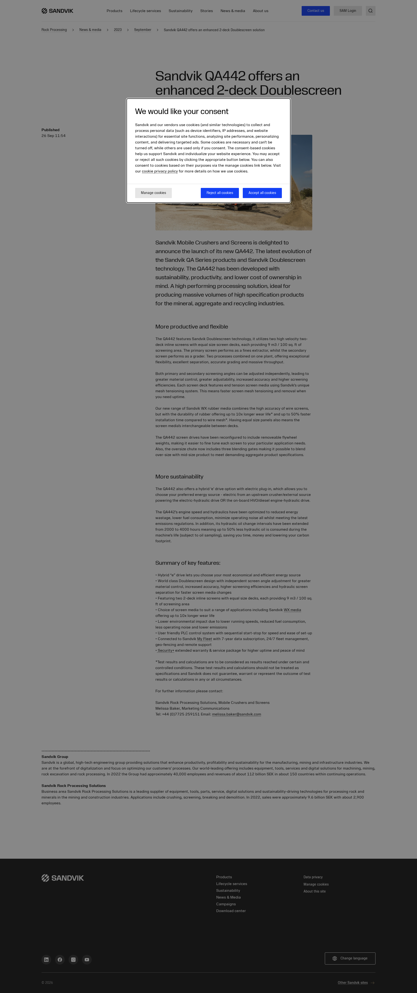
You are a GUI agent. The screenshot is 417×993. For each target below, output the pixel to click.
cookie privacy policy (160, 171)
